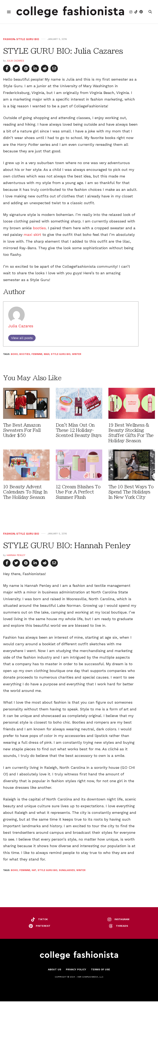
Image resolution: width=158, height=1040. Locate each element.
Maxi (46, 354)
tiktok (43, 919)
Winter (76, 354)
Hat (34, 870)
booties (39, 228)
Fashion (9, 39)
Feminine (36, 354)
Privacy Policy (76, 969)
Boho (14, 354)
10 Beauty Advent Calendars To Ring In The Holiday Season (25, 492)
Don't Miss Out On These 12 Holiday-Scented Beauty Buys (78, 430)
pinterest (43, 925)
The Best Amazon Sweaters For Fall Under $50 (22, 430)
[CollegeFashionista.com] (70, 11)
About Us (54, 969)
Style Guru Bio (27, 39)
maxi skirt (32, 234)
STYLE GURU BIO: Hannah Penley (67, 545)
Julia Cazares (15, 60)
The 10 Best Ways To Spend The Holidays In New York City (130, 492)
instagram (121, 919)
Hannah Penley (16, 555)
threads (122, 925)
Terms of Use (100, 969)
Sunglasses (67, 870)
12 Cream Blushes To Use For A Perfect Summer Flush (78, 492)
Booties (24, 354)
